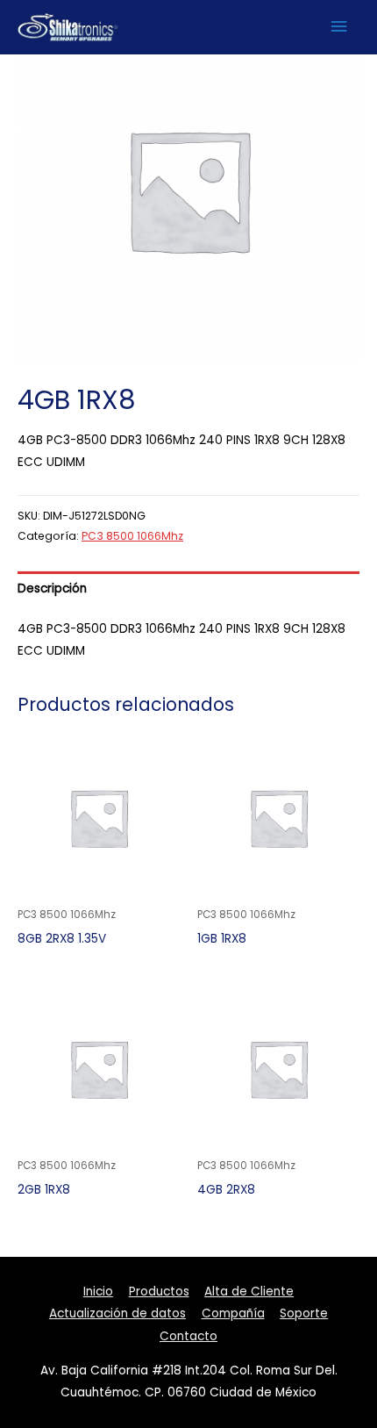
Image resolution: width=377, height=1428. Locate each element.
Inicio (98, 1291)
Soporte (304, 1313)
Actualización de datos (117, 1313)
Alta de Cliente (249, 1291)
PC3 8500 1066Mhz (132, 535)
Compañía (233, 1313)
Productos (159, 1291)
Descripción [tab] (52, 588)
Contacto (188, 1336)
